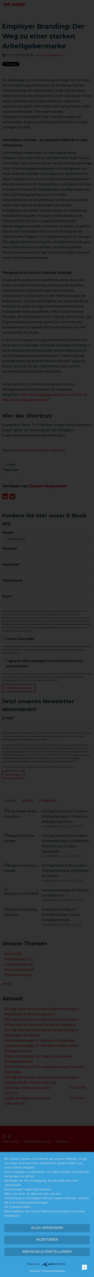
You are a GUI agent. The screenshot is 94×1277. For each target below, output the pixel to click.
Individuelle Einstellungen (47, 1251)
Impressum (35, 1271)
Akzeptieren (47, 1239)
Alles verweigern (47, 1228)
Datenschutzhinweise (54, 1271)
